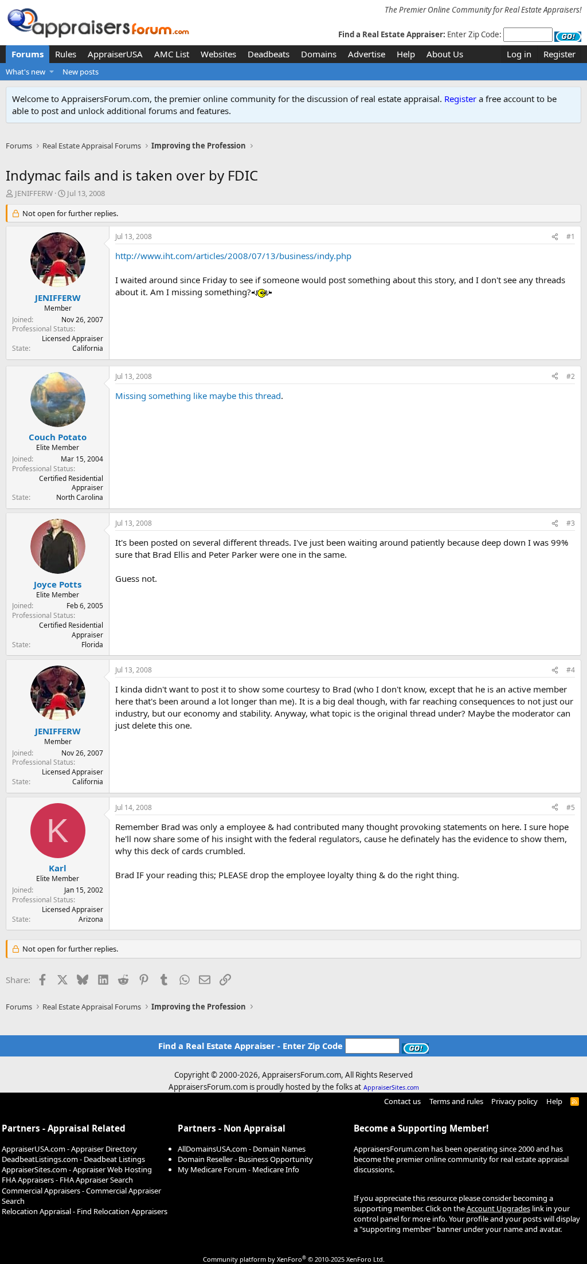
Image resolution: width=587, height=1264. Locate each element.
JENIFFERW (34, 193)
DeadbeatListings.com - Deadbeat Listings (73, 1159)
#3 (570, 523)
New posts (80, 71)
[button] (52, 71)
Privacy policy (514, 1101)
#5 (570, 807)
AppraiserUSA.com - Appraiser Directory (69, 1149)
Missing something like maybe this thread (198, 395)
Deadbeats (268, 54)
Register (460, 98)
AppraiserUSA (115, 54)
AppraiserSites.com (391, 1087)
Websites (218, 54)
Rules (65, 54)
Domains (318, 54)
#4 (570, 670)
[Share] (554, 237)
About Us (444, 54)
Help (406, 54)
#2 (570, 376)
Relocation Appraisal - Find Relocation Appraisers (84, 1211)
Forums (27, 54)
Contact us (402, 1101)
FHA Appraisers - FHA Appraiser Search (67, 1180)
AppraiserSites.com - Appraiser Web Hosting (77, 1169)
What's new (25, 71)
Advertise (366, 54)
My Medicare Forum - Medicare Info (238, 1169)
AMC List (171, 54)
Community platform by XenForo (294, 1259)
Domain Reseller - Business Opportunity (245, 1159)
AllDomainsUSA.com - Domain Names (242, 1149)
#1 (570, 236)
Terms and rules (456, 1101)
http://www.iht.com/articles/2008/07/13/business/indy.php (233, 255)
